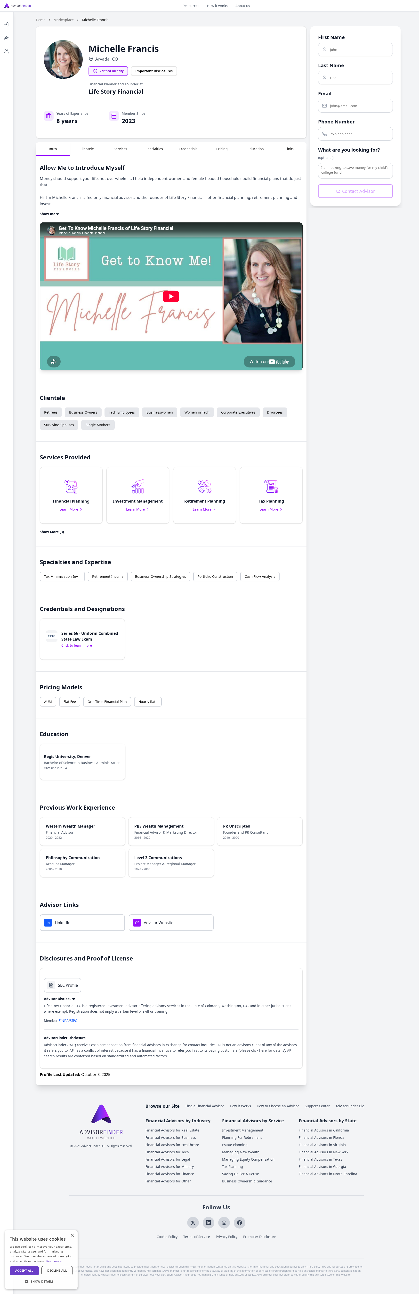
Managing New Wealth (240, 1152)
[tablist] (171, 149)
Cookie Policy (167, 1236)
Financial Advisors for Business (170, 1137)
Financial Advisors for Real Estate (172, 1130)
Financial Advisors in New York (323, 1152)
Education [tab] (256, 148)
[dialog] (41, 1259)
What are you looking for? (349, 149)
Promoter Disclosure (259, 1236)
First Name (331, 37)
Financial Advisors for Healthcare (172, 1144)
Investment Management (242, 1130)
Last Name (331, 65)
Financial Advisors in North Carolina (328, 1174)
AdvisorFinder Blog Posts (356, 1106)
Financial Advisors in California (324, 1130)
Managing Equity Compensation (248, 1159)
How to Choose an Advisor (278, 1106)
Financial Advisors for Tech (167, 1152)
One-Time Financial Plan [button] (107, 701)
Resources (191, 5)
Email (324, 93)
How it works (217, 5)
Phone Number (336, 121)
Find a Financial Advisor (204, 1106)
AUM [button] (48, 701)
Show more (49, 214)
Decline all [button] (57, 1271)
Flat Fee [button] (70, 701)
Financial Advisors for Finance (169, 1174)
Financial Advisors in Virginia (322, 1144)
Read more (54, 1261)
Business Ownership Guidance (247, 1181)
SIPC (73, 1020)
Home (40, 19)
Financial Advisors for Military (169, 1166)
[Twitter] (193, 1223)
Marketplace (64, 19)
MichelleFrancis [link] (95, 19)
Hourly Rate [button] (147, 701)
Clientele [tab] (87, 148)
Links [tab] (289, 148)
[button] (71, 495)
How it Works (240, 1106)
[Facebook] (239, 1223)
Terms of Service (196, 1236)
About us (242, 5)
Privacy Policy (226, 1236)
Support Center (317, 1106)
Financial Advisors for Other (168, 1181)
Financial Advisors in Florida (321, 1137)
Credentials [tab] (188, 148)
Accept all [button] (24, 1271)
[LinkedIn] (208, 1223)
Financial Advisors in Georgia (322, 1166)
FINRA (64, 1020)
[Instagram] (224, 1223)
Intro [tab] (53, 148)
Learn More (68, 509)
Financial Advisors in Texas (320, 1159)
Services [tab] (120, 148)
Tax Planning (232, 1166)
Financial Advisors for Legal (167, 1159)
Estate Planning (235, 1144)
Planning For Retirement (242, 1137)
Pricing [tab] (222, 148)
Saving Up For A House (240, 1174)
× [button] (72, 1235)
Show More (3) (52, 531)
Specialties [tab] (154, 148)
